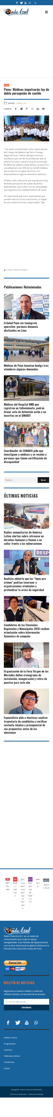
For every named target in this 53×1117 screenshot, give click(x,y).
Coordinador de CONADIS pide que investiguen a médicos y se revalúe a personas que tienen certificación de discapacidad (25, 456)
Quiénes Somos (10, 1037)
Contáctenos (9, 1062)
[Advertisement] (26, 47)
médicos (24, 270)
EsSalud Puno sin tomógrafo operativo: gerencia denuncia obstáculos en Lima (21, 326)
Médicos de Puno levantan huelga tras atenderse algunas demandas (26, 367)
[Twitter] (21, 2)
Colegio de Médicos (13, 270)
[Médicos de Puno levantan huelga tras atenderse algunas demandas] (22, 349)
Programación (10, 1043)
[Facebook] (17, 2)
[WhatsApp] (30, 2)
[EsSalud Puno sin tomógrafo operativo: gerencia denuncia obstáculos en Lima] (22, 306)
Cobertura (8, 1050)
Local (6, 85)
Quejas (7, 1068)
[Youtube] (25, 2)
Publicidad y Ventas (12, 1056)
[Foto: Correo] (26, 128)
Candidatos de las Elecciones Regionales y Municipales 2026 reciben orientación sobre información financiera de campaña (26, 630)
